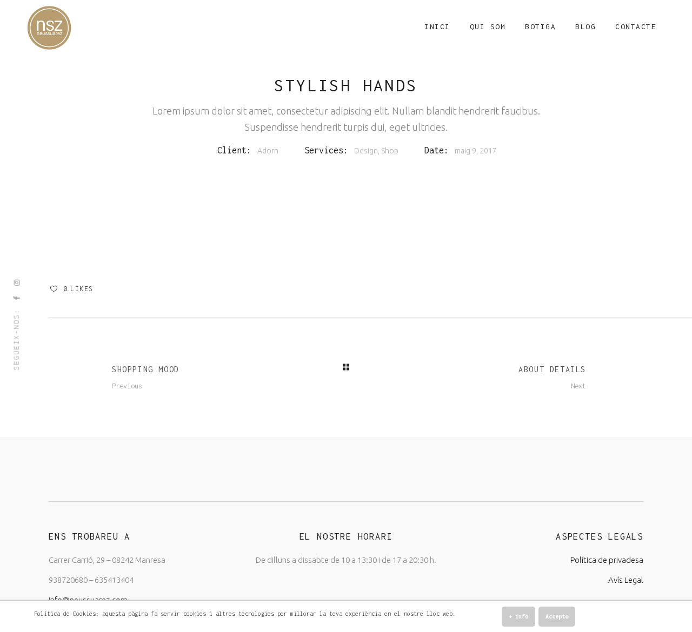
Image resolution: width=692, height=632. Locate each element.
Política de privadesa (606, 559)
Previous (127, 386)
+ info (518, 616)
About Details (552, 369)
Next (578, 386)
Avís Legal (625, 579)
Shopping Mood (145, 369)
